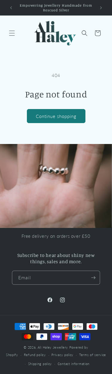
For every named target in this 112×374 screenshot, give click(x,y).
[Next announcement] (101, 7)
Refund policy (35, 355)
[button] (12, 33)
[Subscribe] (93, 278)
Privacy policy (62, 355)
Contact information (74, 364)
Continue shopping (56, 116)
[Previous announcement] (11, 7)
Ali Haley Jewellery (53, 347)
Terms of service (92, 355)
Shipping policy (40, 364)
